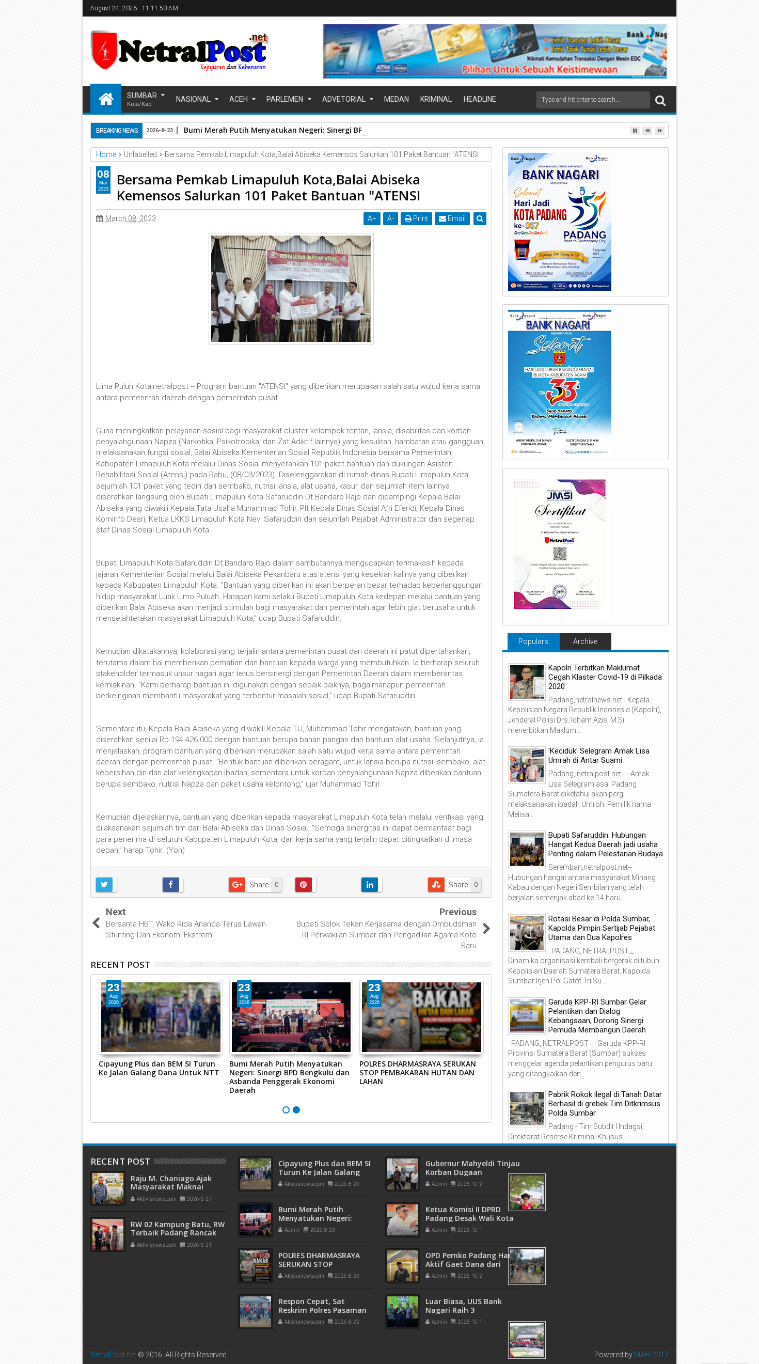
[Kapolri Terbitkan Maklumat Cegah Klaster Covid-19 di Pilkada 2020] (527, 682)
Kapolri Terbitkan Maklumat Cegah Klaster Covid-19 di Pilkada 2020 (605, 677)
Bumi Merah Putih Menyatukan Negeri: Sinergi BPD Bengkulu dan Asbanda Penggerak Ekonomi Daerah (369, 130)
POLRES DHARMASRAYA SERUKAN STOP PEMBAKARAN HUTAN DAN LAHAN (417, 1072)
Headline (480, 99)
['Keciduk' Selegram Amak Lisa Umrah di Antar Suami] (527, 765)
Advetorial (344, 99)
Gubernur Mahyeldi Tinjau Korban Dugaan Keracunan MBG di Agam (472, 1172)
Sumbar (142, 99)
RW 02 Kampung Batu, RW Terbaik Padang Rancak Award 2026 (178, 1233)
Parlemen (284, 99)
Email (456, 218)
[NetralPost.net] (105, 98)
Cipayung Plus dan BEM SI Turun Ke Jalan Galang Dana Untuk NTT (159, 1068)
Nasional (193, 99)
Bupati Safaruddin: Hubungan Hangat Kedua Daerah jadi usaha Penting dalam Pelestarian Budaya (605, 844)
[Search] (660, 99)
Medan (396, 99)
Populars (533, 641)
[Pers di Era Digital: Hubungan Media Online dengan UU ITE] (527, 1192)
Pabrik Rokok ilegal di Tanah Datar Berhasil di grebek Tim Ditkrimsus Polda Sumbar (605, 1104)
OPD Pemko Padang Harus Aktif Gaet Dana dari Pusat (472, 1264)
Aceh (238, 99)
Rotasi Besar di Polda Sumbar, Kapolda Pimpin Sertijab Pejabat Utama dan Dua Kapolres (601, 928)
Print (420, 218)
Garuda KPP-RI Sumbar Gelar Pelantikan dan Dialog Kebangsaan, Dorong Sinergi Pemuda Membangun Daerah (597, 1015)
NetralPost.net (113, 1355)
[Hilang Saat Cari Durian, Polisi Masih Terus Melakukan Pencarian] (527, 1266)
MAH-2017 (651, 1355)
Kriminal (436, 99)
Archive (585, 641)
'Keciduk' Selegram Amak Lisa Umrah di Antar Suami (599, 755)
